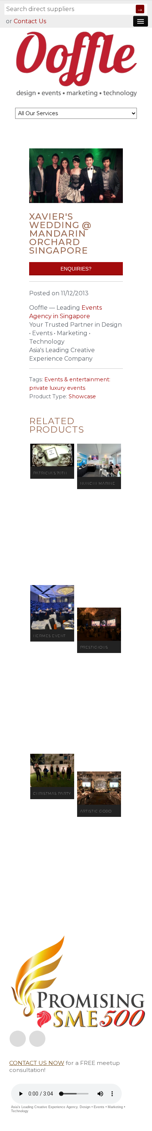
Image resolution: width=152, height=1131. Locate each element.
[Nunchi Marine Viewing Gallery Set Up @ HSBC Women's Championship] (99, 460)
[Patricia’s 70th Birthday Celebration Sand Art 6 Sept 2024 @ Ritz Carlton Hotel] (52, 455)
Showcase (82, 396)
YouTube (37, 1039)
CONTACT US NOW (36, 1062)
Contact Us (30, 21)
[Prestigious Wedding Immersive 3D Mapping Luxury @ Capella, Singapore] (99, 624)
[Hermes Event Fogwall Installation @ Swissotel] (52, 607)
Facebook (18, 1039)
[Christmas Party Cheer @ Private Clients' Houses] (52, 770)
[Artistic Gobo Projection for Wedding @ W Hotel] (99, 788)
